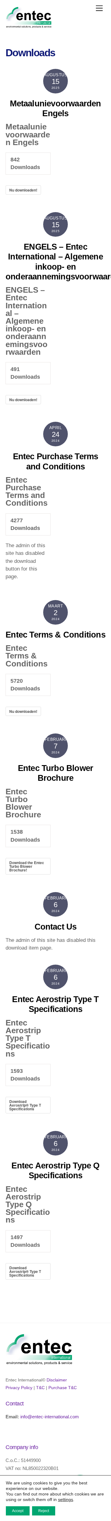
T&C (40, 1387)
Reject (43, 1511)
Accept (17, 1511)
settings (65, 1499)
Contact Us (56, 926)
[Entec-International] (29, 25)
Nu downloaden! (23, 190)
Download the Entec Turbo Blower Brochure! (26, 866)
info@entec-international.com (49, 1416)
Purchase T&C (62, 1387)
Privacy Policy (19, 1387)
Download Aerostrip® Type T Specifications (25, 1105)
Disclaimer (57, 1380)
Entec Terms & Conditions (55, 634)
